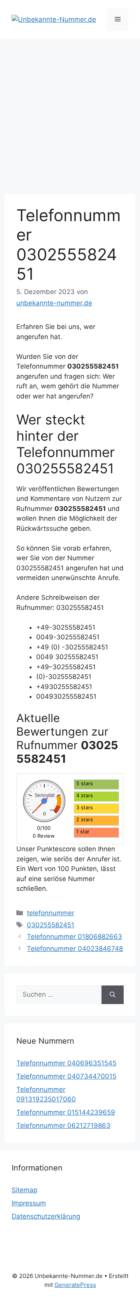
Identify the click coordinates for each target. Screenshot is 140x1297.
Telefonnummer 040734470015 (66, 1076)
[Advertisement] (70, 112)
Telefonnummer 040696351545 (66, 1063)
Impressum (29, 1203)
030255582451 (50, 925)
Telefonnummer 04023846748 (75, 948)
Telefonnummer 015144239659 (65, 1112)
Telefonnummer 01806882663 (74, 936)
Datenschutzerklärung (46, 1216)
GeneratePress (75, 1284)
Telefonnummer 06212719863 (63, 1125)
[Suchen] (113, 994)
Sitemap (24, 1190)
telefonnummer (50, 913)
